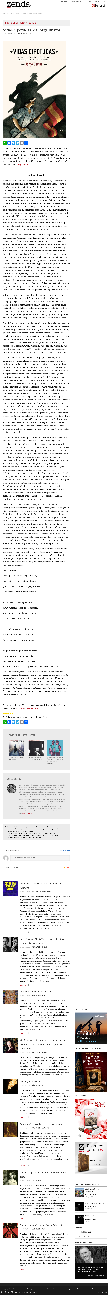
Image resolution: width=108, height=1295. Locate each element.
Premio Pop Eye (100, 1289)
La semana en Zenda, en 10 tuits (35, 991)
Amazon (20, 708)
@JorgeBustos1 (27, 813)
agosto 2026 (82, 1232)
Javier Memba (37, 1180)
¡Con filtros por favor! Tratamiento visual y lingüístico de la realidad (55, 760)
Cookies (61, 1289)
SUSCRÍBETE (75, 2)
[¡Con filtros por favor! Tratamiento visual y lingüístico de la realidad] (55, 748)
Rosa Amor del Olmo (39, 947)
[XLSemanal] (98, 5)
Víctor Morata (37, 1085)
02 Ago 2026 (89, 1197)
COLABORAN (65, 2)
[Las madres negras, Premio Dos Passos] (36, 748)
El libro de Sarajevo (92, 1216)
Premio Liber (90, 1289)
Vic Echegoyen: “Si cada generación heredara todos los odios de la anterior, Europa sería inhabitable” (42, 1044)
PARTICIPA (83, 2)
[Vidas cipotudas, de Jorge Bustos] (36, 89)
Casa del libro (32, 708)
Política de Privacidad (52, 1289)
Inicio (4, 13)
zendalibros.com (38, 995)
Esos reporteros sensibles (94, 1203)
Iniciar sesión (64, 850)
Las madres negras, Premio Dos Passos (35, 759)
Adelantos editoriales (20, 13)
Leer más (23, 932)
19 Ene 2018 (6, 34)
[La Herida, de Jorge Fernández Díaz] (17, 748)
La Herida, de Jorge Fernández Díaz (16, 759)
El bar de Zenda (90, 1194)
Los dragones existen (30, 1081)
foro (13, 829)
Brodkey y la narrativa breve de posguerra (41, 1124)
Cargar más (36, 1277)
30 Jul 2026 (88, 1209)
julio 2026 (81, 1236)
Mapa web (75, 1289)
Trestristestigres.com (30, 1289)
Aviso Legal (41, 1289)
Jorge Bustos (17, 34)
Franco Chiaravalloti (40, 1128)
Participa (68, 1289)
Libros (10, 13)
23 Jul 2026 (88, 1221)
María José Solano (39, 1052)
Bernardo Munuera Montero (42, 891)
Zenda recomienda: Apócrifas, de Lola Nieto (41, 1225)
